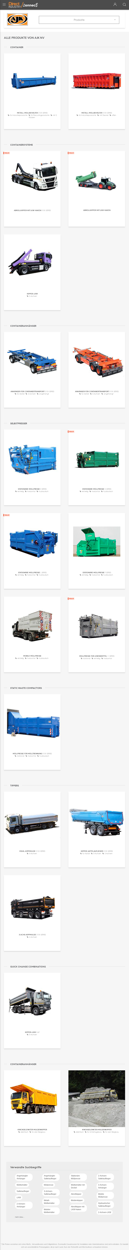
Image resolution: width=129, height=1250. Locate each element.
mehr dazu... (20, 1217)
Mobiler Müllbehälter (49, 1210)
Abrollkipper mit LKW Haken (77, 1208)
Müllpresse (48, 1185)
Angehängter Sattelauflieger (50, 1177)
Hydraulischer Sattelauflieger (104, 1204)
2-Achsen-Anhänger (21, 1205)
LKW (19, 1197)
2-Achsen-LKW (104, 1212)
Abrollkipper (76, 1194)
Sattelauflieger (23, 1191)
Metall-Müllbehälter (49, 1201)
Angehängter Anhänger (22, 1177)
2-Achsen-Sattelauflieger (104, 1177)
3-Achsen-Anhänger (102, 1186)
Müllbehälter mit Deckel (78, 1186)
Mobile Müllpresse (103, 1195)
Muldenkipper (77, 1200)
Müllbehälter (22, 1185)
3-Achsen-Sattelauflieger (50, 1192)
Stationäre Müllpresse (75, 1177)
